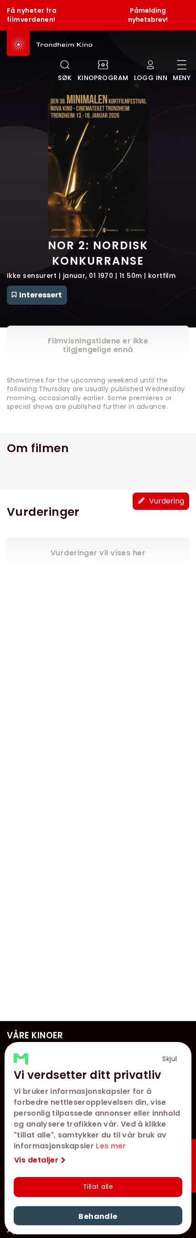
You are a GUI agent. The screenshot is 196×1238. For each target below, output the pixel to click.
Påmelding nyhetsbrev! (148, 15)
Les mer (111, 1146)
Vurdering (165, 501)
